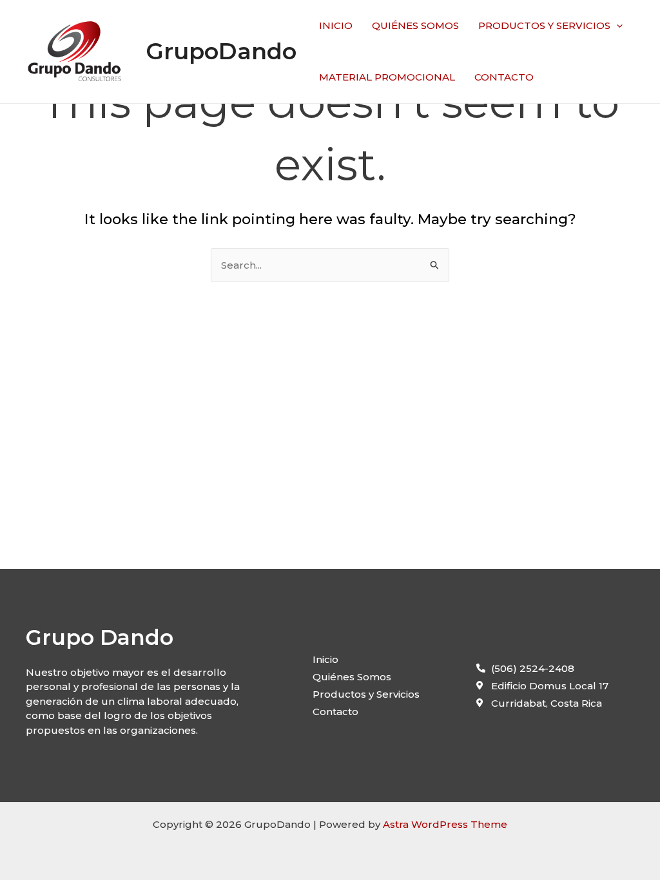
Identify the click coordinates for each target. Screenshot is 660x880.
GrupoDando (221, 51)
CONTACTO (504, 77)
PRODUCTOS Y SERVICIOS (544, 25)
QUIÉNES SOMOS (415, 25)
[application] (616, 26)
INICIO (336, 25)
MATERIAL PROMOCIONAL (387, 77)
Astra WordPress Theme (445, 824)
